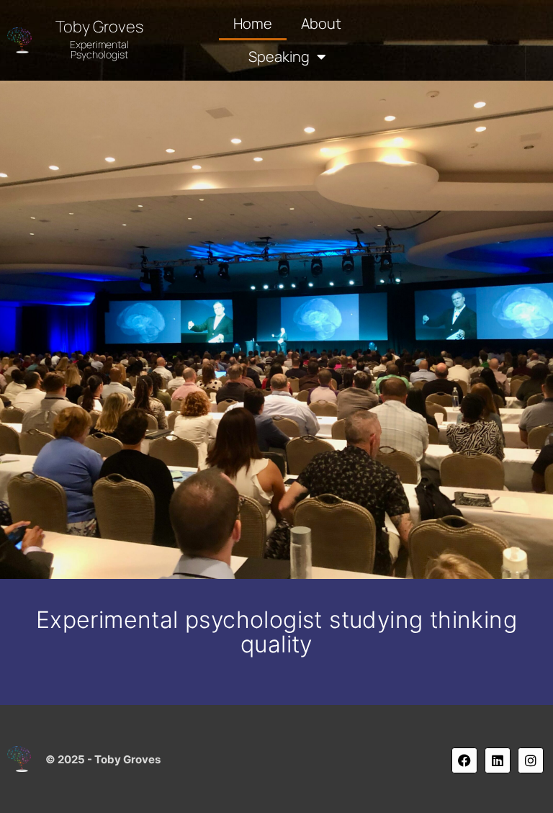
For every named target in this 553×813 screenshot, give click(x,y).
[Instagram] (531, 760)
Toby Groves (99, 26)
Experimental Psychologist (99, 49)
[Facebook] (464, 760)
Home (252, 23)
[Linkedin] (498, 760)
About (321, 23)
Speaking (279, 56)
